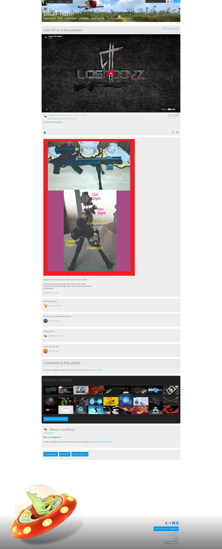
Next (177, 29)
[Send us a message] (179, 1)
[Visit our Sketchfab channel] (171, 1)
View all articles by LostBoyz (55, 419)
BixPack (84, 18)
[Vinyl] (110, 393)
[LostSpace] (125, 413)
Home (165, 29)
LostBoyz (51, 115)
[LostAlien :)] (50, 393)
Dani (49, 119)
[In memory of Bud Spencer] (80, 393)
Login (93, 370)
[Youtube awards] (80, 404)
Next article (64, 454)
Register (100, 370)
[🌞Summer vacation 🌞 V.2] (140, 413)
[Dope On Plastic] (95, 404)
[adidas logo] (110, 413)
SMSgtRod (46, 293)
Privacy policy (173, 535)
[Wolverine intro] (110, 404)
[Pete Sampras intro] (95, 413)
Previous (171, 29)
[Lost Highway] (125, 393)
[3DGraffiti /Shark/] (80, 413)
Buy (60, 18)
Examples (71, 18)
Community (114, 18)
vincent (59, 119)
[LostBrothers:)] (155, 393)
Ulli (49, 351)
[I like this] (44, 132)
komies (54, 119)
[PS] (155, 404)
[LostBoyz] (46, 429)
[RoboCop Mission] (140, 404)
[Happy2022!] (65, 404)
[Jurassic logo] (50, 404)
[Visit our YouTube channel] (168, 1)
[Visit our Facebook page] (175, 1)
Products (51, 1)
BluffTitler (59, 13)
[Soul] (170, 393)
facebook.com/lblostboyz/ (102, 442)
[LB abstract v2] (125, 404)
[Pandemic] (170, 413)
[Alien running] (65, 393)
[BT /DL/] (65, 413)
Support (59, 1)
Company (68, 1)
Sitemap (175, 537)
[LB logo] (140, 393)
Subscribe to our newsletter (166, 529)
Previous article (50, 454)
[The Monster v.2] (95, 393)
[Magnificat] (155, 413)
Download (49, 18)
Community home (79, 454)
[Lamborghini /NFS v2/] (170, 404)
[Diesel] (50, 413)
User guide (97, 18)
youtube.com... (48, 433)
